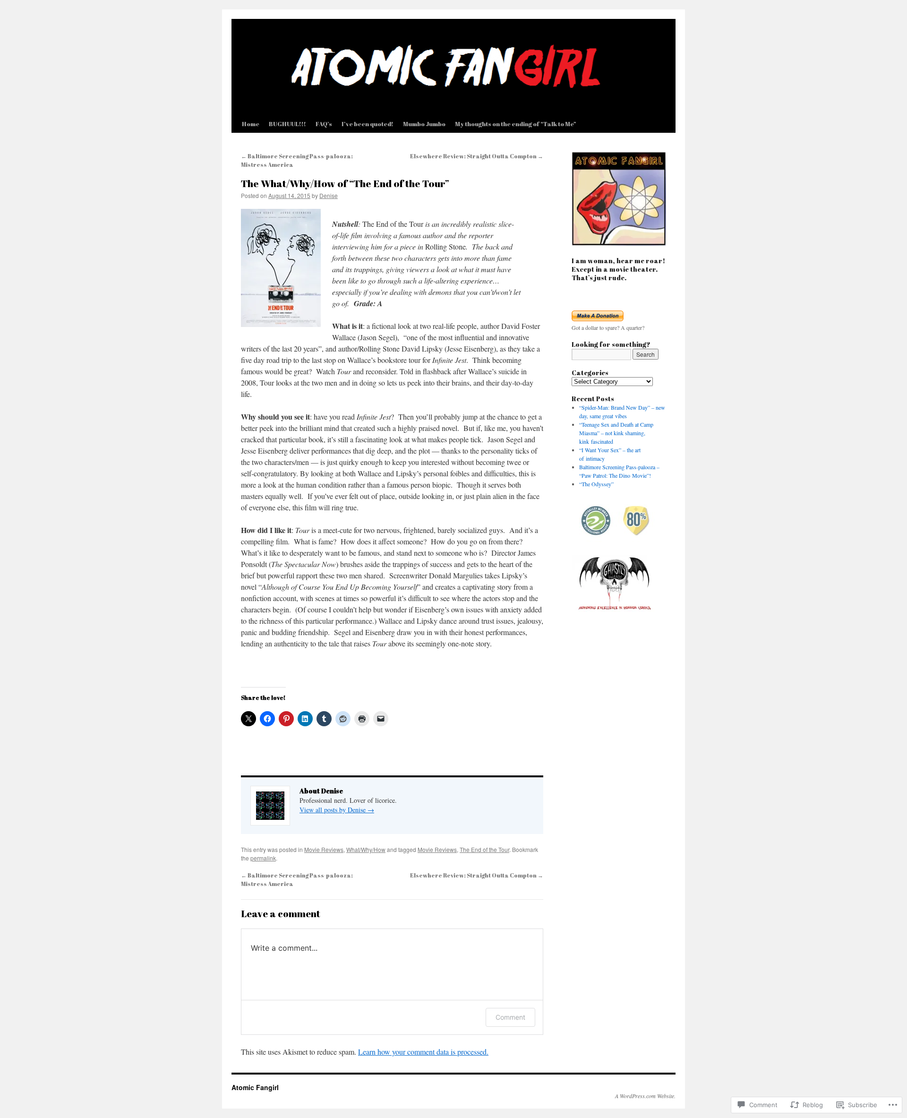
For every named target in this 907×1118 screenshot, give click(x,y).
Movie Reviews (323, 849)
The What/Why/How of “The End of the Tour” (345, 183)
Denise (328, 195)
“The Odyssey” (596, 484)
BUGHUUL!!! (287, 124)
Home (250, 124)
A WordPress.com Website (644, 1096)
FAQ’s (324, 124)
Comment (510, 1017)
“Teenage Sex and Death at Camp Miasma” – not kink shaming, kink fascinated (616, 433)
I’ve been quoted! (368, 124)
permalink (263, 858)
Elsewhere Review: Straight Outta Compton (476, 156)
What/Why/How (365, 849)
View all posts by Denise (336, 809)
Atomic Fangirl (255, 1087)
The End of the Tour (484, 849)
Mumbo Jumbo (424, 124)
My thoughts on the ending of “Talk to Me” (515, 124)
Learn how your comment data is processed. (423, 1052)
